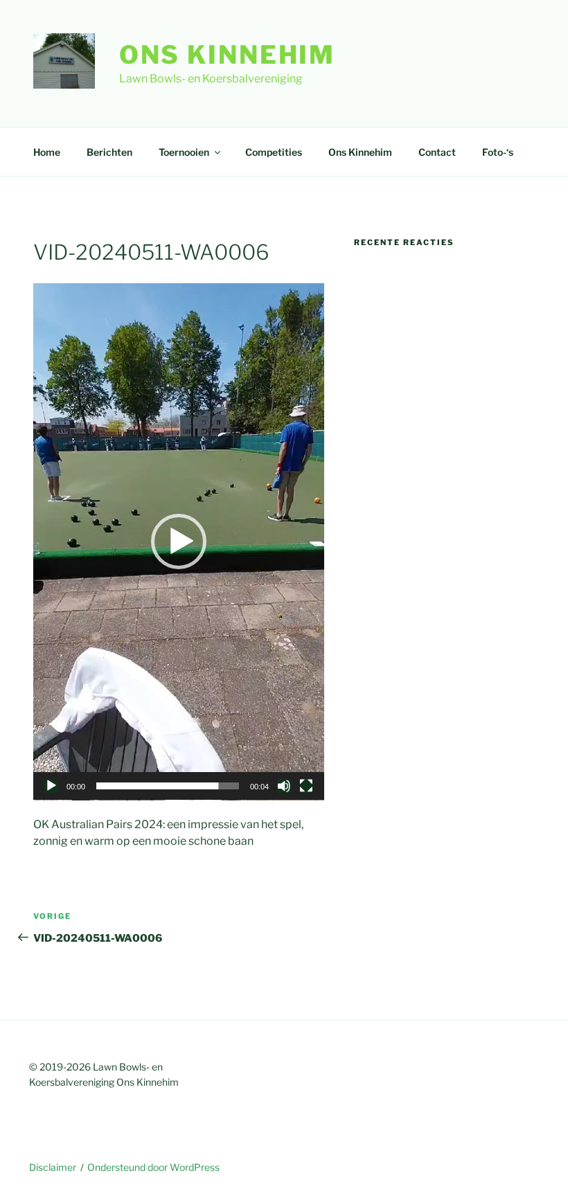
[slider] (167, 785)
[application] (178, 541)
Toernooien (184, 152)
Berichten (109, 152)
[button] (178, 541)
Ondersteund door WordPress (153, 1167)
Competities (273, 152)
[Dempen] (284, 786)
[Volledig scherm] (306, 786)
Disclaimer (52, 1167)
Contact (437, 152)
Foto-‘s (497, 152)
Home (46, 152)
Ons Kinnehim (227, 54)
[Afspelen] (51, 786)
